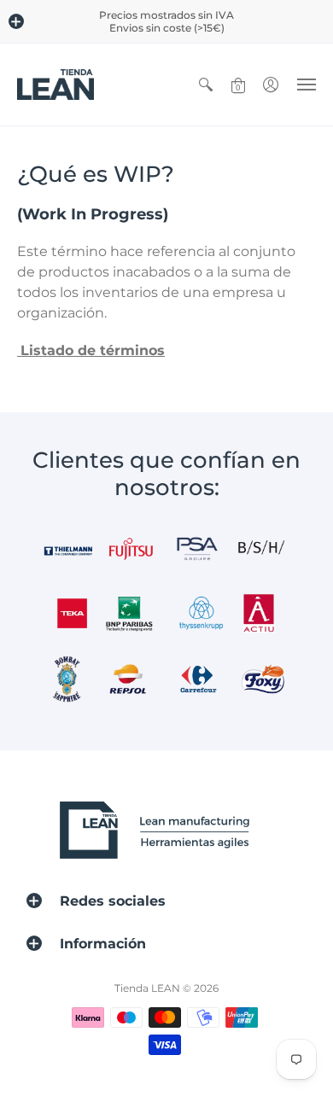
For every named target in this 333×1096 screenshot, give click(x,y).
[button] (16, 21)
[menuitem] (206, 84)
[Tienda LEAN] (55, 84)
